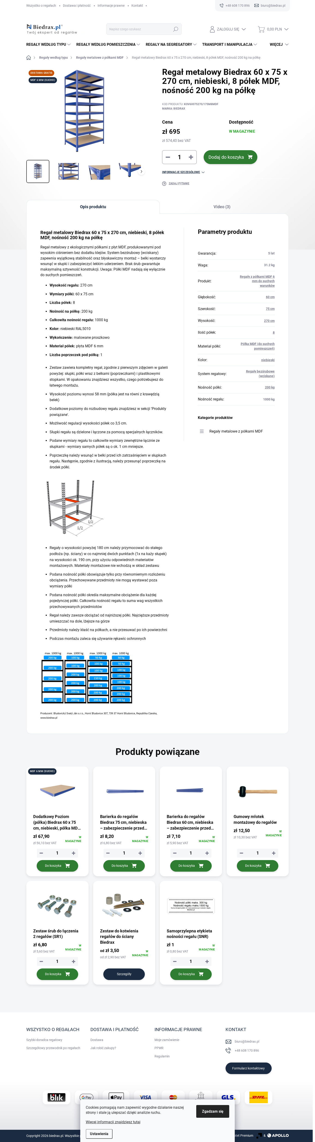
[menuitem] (49, 45)
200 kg (270, 387)
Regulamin (162, 1056)
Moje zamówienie (167, 1040)
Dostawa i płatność (77, 5)
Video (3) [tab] (222, 206)
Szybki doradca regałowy (44, 1040)
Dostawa (96, 1040)
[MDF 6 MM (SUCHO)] (57, 791)
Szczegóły (124, 974)
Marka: (173, 108)
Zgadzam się (212, 1111)
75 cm (270, 309)
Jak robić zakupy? (103, 1048)
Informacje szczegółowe (181, 172)
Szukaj (176, 29)
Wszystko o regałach (41, 5)
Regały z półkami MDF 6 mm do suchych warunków (257, 281)
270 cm (269, 321)
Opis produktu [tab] (93, 206)
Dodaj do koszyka (226, 157)
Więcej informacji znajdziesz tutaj (113, 1122)
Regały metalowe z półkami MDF (236, 431)
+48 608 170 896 (247, 1050)
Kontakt (137, 5)
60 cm (270, 297)
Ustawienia (99, 1134)
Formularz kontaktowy (248, 1068)
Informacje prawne (111, 5)
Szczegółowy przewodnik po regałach (53, 1048)
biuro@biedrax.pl (247, 1041)
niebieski (268, 360)
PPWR (159, 1048)
